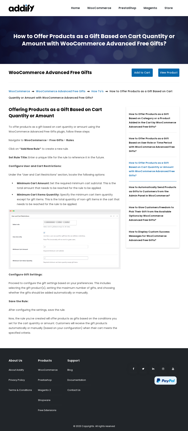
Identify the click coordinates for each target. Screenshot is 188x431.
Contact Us (73, 390)
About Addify (16, 370)
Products (45, 360)
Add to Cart (142, 72)
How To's (97, 91)
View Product (169, 72)
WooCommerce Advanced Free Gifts (50, 72)
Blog (70, 370)
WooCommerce (99, 8)
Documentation (76, 380)
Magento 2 (44, 390)
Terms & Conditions (20, 390)
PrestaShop (127, 8)
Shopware (44, 400)
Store (168, 8)
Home (75, 8)
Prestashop (45, 380)
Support (73, 360)
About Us (15, 360)
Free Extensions (47, 410)
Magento (150, 8)
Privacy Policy (17, 380)
